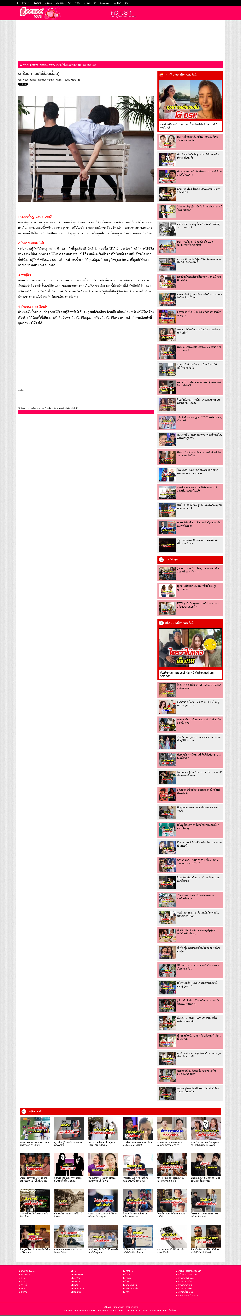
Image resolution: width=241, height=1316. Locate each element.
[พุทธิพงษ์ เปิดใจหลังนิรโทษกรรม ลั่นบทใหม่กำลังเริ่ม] (138, 1164)
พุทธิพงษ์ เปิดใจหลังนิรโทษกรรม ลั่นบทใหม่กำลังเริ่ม (135, 1179)
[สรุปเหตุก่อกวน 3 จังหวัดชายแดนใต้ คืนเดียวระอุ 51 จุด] (167, 545)
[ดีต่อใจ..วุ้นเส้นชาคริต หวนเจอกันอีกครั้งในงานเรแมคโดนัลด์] (167, 457)
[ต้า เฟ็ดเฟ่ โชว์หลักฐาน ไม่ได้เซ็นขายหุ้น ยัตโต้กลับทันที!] (167, 159)
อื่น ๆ (127, 3)
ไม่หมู (77, 3)
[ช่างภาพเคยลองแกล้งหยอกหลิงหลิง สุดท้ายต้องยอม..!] (167, 900)
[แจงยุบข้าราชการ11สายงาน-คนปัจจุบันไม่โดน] (69, 1236)
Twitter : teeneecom (151, 1310)
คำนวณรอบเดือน (185, 1288)
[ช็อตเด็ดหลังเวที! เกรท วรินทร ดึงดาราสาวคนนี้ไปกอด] (167, 882)
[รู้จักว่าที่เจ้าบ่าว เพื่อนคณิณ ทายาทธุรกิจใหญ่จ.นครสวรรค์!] (167, 1005)
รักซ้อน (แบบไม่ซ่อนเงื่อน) (68, 80)
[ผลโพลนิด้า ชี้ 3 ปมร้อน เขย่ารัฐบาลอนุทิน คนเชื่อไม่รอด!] (167, 527)
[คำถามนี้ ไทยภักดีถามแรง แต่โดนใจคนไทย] (35, 1200)
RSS (165, 1310)
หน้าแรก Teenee (28, 1271)
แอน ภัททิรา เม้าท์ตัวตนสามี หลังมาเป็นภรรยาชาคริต (170, 1143)
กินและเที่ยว (78, 1288)
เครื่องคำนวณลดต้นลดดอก (189, 1271)
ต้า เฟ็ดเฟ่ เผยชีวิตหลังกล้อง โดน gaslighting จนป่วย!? (137, 1143)
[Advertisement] (120, 39)
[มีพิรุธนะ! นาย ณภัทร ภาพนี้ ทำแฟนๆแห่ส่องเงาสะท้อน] (167, 970)
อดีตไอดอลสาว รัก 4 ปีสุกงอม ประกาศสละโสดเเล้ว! (101, 1143)
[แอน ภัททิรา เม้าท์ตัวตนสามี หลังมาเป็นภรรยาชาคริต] (172, 1128)
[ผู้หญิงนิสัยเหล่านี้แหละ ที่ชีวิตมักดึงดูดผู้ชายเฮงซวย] (167, 590)
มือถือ (75, 1285)
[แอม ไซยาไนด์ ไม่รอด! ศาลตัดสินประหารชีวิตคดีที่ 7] (167, 194)
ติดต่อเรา (172, 1310)
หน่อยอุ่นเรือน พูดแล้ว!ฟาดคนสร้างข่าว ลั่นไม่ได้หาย (102, 1179)
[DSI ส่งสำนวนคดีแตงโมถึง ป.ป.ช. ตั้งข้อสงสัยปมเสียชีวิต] (167, 141)
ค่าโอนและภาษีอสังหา (187, 1274)
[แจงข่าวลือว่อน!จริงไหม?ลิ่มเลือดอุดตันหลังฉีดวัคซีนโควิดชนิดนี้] (167, 264)
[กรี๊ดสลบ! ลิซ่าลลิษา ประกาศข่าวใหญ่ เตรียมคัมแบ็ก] (167, 794)
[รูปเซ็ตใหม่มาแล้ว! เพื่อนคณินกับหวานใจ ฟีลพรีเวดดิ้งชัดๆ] (167, 917)
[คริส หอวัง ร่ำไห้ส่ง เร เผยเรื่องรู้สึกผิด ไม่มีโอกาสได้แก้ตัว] (167, 387)
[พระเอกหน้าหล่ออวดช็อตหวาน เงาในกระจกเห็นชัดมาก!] (167, 1075)
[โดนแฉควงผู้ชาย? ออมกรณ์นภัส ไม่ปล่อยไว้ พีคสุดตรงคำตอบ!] (167, 777)
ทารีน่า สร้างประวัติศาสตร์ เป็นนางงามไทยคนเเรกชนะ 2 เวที (197, 861)
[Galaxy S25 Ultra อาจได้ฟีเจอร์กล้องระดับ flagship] (103, 1200)
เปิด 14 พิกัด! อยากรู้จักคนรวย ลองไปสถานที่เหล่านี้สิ (170, 1179)
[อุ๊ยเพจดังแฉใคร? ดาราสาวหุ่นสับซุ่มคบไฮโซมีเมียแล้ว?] (69, 1164)
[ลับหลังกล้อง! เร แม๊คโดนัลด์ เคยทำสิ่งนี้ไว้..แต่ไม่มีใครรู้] (206, 1236)
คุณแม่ (128, 1278)
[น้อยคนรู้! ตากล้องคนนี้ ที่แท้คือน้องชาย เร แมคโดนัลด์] (167, 759)
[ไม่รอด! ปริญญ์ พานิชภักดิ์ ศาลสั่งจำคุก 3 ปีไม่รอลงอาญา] (167, 211)
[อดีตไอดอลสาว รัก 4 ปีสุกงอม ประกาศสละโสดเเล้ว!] (103, 1128)
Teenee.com (132, 1307)
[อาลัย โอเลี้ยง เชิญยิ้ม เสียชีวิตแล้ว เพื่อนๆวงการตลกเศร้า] (167, 229)
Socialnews (104, 3)
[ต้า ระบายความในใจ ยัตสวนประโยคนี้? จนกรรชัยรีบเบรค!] (167, 176)
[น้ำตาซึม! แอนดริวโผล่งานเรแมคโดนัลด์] (172, 1200)
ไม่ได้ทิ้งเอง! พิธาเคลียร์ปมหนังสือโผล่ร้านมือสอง (134, 1251)
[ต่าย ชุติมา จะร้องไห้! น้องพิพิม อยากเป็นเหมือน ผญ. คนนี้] (206, 1128)
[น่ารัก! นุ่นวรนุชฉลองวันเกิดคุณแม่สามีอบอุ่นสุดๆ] (167, 952)
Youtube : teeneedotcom (76, 1310)
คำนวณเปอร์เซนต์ (186, 1278)
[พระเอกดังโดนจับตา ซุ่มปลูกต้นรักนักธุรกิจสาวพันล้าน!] (167, 724)
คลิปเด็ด (48, 3)
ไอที (127, 1281)
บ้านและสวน (131, 1285)
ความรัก (42, 80)
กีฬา (69, 3)
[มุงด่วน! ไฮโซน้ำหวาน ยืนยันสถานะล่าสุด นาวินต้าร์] (167, 334)
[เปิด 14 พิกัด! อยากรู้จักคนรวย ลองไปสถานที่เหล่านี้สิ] (172, 1164)
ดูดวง (128, 1292)
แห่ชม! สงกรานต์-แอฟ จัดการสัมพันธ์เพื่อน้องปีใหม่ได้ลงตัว (33, 1179)
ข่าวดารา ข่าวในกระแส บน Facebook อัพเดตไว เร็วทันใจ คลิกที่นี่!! (49, 408)
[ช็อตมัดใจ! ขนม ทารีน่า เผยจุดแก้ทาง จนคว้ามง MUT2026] (167, 404)
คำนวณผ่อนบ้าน (185, 1281)
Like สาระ (60, 3)
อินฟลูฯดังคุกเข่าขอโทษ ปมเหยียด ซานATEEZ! (135, 1215)
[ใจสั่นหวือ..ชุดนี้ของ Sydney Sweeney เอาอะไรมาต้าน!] (167, 690)
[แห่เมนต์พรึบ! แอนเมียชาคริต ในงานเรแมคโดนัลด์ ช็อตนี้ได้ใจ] (167, 299)
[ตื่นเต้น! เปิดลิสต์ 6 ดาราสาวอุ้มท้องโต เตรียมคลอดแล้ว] (167, 1023)
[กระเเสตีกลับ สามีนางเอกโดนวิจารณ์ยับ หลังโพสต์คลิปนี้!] (167, 369)
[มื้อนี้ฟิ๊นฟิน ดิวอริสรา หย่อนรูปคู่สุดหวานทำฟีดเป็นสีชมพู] (167, 935)
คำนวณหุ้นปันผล (185, 1285)
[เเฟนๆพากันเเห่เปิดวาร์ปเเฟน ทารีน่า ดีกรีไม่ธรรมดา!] (167, 352)
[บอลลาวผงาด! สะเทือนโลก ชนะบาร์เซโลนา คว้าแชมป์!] (35, 1128)
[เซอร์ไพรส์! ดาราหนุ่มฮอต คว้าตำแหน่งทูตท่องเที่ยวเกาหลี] (167, 1058)
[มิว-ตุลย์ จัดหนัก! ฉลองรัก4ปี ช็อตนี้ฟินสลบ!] (35, 1236)
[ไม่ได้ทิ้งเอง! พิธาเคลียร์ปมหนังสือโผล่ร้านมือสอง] (138, 1236)
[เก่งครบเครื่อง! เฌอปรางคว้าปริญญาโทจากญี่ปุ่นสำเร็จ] (167, 987)
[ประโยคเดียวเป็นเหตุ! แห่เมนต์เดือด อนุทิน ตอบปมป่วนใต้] (167, 510)
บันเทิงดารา (26, 1274)
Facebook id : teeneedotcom (126, 1310)
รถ (95, 3)
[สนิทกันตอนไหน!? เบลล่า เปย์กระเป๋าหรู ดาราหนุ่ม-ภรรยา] (167, 707)
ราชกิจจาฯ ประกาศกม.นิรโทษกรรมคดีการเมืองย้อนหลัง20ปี (197, 489)
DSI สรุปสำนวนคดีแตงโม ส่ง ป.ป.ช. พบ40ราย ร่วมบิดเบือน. (195, 243)
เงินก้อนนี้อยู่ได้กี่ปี (185, 1292)
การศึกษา (117, 3)
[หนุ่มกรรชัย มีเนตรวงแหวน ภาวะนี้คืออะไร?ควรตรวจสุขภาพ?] (167, 439)
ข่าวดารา (25, 3)
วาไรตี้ (24, 1285)
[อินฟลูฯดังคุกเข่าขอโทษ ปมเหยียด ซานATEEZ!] (138, 1200)
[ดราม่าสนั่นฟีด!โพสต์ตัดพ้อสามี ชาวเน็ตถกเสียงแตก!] (167, 281)
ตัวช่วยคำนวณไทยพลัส (188, 1295)
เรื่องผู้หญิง (77, 1292)
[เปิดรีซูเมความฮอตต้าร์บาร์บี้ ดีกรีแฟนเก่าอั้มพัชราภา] (190, 647)
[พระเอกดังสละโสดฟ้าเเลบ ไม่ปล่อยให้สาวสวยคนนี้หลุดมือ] (167, 1093)
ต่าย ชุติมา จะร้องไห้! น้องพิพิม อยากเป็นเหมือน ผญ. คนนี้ (205, 1143)
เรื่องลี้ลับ (77, 1281)
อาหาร (87, 3)
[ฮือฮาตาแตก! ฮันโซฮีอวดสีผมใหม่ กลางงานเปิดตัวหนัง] (167, 847)
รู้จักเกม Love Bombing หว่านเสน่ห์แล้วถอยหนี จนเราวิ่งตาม (198, 570)
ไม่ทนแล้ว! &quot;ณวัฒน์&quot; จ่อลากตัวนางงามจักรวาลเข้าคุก (197, 471)
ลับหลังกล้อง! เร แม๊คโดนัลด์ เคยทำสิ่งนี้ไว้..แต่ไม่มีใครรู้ (205, 1251)
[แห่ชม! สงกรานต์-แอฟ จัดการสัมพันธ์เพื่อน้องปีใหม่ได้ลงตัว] (35, 1164)
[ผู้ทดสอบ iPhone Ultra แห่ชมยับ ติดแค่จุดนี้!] (69, 1128)
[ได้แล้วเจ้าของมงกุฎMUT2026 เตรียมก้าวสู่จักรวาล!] (167, 422)
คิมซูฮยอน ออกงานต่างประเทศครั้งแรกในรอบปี (205, 1215)
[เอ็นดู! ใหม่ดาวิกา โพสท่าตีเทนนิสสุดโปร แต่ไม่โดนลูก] (167, 829)
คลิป (23, 1281)
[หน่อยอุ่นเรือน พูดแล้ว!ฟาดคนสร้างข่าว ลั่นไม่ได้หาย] (103, 1164)
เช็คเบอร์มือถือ (132, 1288)
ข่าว (23, 1278)
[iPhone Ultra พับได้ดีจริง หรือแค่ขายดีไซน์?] (172, 1236)
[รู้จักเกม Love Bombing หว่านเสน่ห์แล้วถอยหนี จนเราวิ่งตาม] (167, 573)
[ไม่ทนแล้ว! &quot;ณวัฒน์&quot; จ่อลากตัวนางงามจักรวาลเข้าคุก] (167, 474)
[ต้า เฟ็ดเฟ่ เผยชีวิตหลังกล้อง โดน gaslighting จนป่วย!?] (138, 1128)
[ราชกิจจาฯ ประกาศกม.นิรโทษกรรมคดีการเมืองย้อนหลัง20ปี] (167, 492)
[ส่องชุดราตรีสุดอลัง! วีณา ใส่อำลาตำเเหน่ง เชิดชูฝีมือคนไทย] (167, 742)
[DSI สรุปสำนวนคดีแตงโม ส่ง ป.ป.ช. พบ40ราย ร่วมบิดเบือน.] (167, 246)
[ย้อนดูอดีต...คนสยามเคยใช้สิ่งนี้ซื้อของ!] (69, 1200)
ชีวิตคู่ (51, 80)
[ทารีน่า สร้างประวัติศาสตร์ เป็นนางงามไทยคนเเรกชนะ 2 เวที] (167, 865)
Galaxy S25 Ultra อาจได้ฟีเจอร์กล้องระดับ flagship (103, 1215)
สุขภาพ (24, 1292)
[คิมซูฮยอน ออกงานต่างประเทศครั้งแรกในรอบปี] (167, 812)
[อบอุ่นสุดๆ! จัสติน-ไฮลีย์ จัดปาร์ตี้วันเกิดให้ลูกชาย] (103, 1236)
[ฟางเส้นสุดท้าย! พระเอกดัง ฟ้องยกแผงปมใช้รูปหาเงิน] (206, 1164)
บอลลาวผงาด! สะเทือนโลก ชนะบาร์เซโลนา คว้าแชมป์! (34, 1143)
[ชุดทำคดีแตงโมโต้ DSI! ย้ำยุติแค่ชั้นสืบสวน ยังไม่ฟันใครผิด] (190, 99)
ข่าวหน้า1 (37, 3)
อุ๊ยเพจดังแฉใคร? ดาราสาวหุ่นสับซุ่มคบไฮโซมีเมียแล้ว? (68, 1179)
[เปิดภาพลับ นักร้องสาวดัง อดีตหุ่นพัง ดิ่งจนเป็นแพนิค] (167, 1040)
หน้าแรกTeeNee (28, 80)
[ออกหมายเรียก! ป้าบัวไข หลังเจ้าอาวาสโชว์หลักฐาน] (167, 316)
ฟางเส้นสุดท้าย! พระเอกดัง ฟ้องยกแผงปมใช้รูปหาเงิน (205, 1179)
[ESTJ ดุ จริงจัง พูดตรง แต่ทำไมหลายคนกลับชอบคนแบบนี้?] (167, 608)
